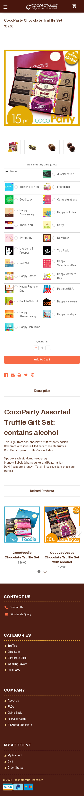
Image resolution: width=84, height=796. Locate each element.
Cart (10, 761)
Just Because (65, 174)
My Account (15, 755)
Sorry (60, 225)
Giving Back (15, 712)
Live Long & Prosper (26, 250)
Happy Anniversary (27, 212)
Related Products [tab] (42, 491)
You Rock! (63, 250)
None (13, 171)
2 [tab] (45, 571)
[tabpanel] (22, 533)
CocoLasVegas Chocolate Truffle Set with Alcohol (62, 557)
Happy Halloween (68, 301)
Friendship (63, 186)
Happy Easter (28, 276)
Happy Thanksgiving (28, 314)
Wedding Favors (17, 663)
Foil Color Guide (17, 718)
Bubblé (19, 462)
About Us (13, 700)
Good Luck (26, 199)
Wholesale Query (21, 614)
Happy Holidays (66, 314)
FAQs (11, 706)
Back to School (29, 301)
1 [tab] (39, 571)
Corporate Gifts (17, 657)
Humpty (31, 458)
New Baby (63, 237)
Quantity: (42, 341)
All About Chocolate (20, 724)
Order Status (15, 767)
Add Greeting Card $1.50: (42, 164)
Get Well (24, 263)
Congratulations (67, 199)
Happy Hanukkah (30, 327)
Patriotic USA (65, 288)
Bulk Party (14, 670)
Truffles (12, 645)
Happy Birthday (66, 212)
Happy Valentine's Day (66, 263)
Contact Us (16, 607)
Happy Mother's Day (66, 276)
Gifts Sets (14, 651)
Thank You (26, 225)
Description (42, 391)
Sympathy (26, 237)
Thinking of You (29, 186)
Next (80, 532)
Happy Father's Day (29, 288)
